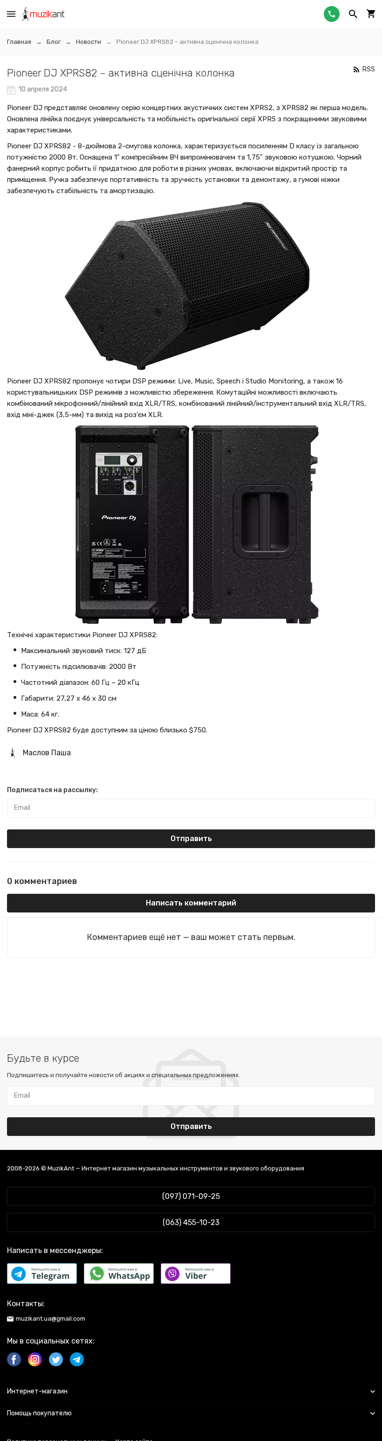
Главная (19, 41)
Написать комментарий (191, 902)
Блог (54, 41)
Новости (88, 41)
